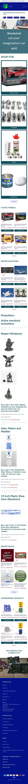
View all (14, 201)
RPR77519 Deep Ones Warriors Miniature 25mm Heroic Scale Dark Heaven (7, 278)
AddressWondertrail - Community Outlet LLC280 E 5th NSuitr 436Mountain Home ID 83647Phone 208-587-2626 (11, 706)
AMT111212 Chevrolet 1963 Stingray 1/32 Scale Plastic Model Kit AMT (6, 247)
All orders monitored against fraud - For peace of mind (13, 751)
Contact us (5, 688)
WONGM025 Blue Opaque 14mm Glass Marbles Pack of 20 (7, 615)
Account (4, 741)
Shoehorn (13, 540)
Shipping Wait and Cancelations (10, 730)
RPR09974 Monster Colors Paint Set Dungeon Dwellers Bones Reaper (20, 564)
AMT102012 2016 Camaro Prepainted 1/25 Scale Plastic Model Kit (7, 225)
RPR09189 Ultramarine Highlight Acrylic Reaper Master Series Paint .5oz (7, 584)
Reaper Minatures (15, 419)
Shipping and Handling (8, 724)
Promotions (5, 727)
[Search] (23, 6)
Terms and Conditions (8, 718)
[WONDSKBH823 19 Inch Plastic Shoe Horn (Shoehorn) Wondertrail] (11, 521)
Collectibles (12, 17)
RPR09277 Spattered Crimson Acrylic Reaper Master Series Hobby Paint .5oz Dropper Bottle (7, 564)
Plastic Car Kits (14, 92)
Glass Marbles (14, 484)
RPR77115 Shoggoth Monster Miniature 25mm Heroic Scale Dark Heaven (7, 301)
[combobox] (16, 6)
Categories (5, 693)
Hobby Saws (6, 17)
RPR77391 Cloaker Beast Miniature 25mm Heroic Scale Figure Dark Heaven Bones (20, 278)
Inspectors (5, 733)
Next (26, 17)
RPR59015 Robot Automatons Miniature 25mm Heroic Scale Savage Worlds (20, 301)
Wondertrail (12, 779)
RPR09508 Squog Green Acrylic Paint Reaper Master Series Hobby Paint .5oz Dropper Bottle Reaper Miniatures (20, 585)
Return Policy (6, 744)
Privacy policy (6, 721)
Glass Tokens (14, 487)
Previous (2, 17)
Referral (5, 699)
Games (14, 162)
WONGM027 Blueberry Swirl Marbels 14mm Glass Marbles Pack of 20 (6, 637)
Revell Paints (14, 197)
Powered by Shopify (17, 779)
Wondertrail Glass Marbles (22, 17)
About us (5, 685)
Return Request (6, 747)
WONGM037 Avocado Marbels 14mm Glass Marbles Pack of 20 (20, 615)
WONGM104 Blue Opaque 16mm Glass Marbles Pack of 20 (20, 637)
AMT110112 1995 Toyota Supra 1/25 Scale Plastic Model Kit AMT (20, 225)
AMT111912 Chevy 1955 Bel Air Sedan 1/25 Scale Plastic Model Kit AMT (20, 247)
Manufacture (6, 696)
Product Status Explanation (9, 691)
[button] (1, 6)
